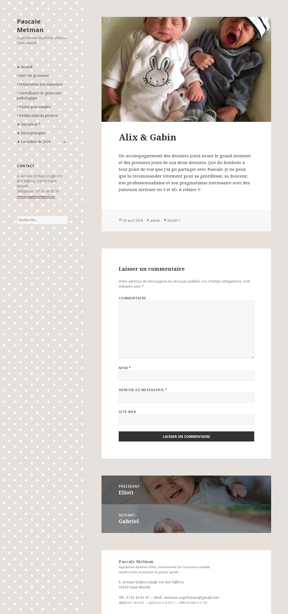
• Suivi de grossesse (33, 75)
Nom (125, 368)
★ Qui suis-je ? (28, 124)
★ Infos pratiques (31, 133)
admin (155, 220)
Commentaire (132, 298)
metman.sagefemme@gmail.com (36, 196)
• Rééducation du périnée (37, 115)
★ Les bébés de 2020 (34, 141)
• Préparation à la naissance (40, 84)
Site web (127, 411)
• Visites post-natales (34, 106)
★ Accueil (24, 66)
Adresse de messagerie (143, 389)
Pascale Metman (30, 25)
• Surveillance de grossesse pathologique (39, 95)
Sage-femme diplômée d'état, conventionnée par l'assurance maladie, (165, 567)
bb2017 (174, 220)
